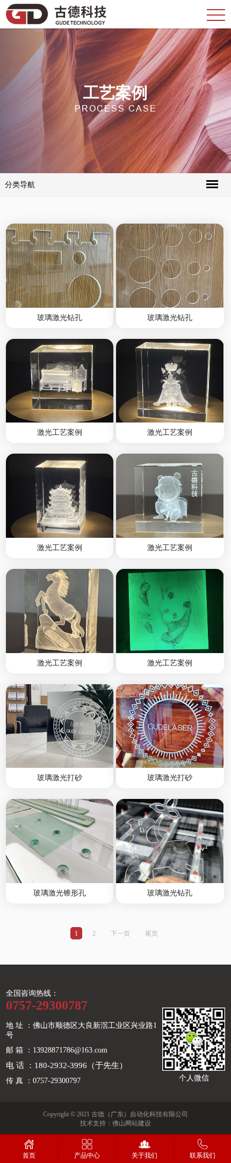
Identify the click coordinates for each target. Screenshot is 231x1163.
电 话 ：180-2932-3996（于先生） (66, 1065)
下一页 (120, 933)
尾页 (151, 933)
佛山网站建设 (131, 1123)
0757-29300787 (47, 1005)
